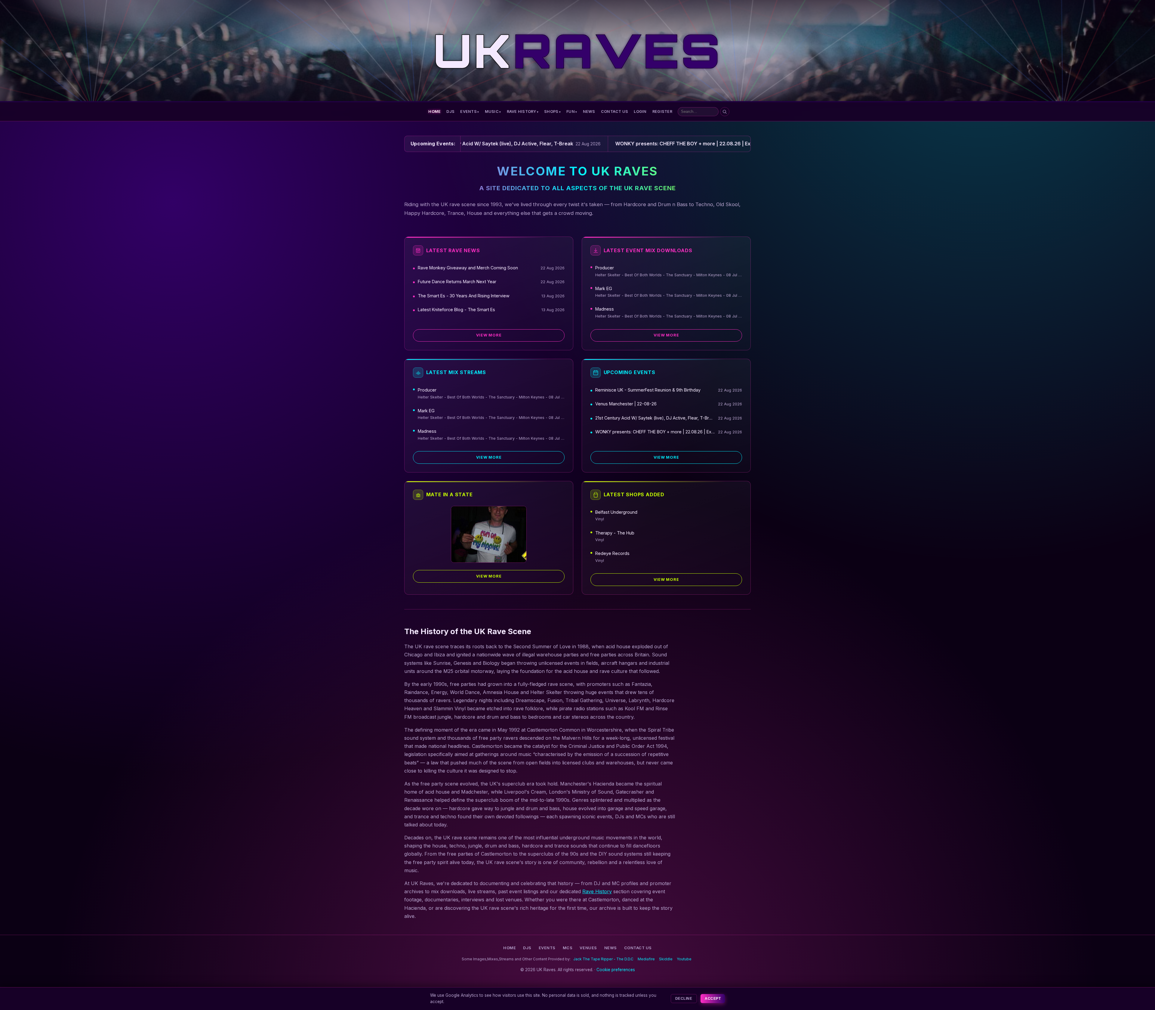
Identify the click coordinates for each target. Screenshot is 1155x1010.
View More (489, 335)
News (589, 111)
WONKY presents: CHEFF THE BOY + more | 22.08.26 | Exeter (655, 431)
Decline (683, 998)
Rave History (521, 111)
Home (434, 111)
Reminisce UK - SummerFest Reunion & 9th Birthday (648, 389)
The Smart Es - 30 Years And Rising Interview (464, 295)
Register (662, 111)
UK (577, 50)
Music (492, 111)
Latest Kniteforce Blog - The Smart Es (456, 309)
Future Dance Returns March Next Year (457, 281)
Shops (551, 111)
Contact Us (614, 111)
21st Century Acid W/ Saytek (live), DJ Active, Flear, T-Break (655, 417)
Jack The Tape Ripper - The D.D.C (603, 959)
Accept (713, 998)
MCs (568, 948)
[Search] (724, 111)
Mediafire (646, 959)
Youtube (684, 959)
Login (640, 111)
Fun (570, 111)
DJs (450, 111)
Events (468, 111)
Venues (588, 948)
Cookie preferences (615, 969)
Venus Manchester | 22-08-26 (626, 403)
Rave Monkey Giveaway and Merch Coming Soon (468, 267)
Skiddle (666, 959)
